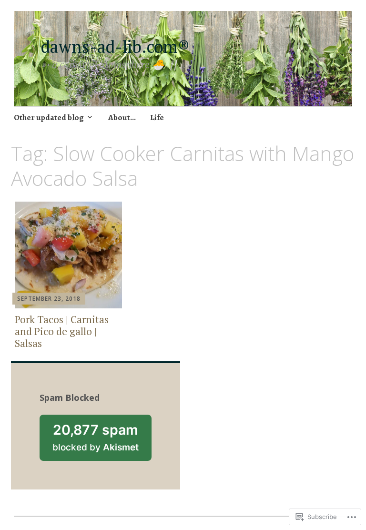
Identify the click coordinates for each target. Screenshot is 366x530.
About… (122, 117)
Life (157, 117)
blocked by (102, 441)
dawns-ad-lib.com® (119, 46)
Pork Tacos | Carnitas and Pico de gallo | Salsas (62, 331)
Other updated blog (49, 117)
